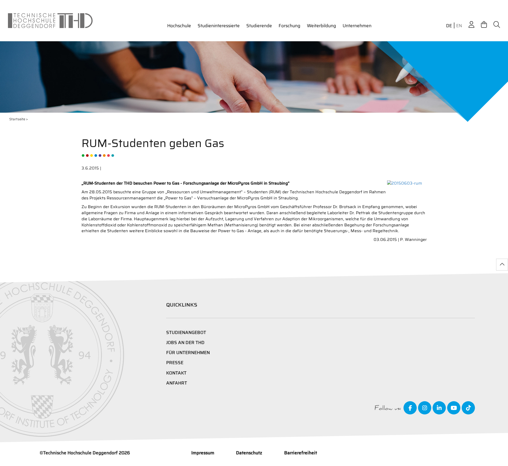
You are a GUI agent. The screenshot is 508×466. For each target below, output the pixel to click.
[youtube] (453, 407)
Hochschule (179, 26)
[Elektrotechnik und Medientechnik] (91, 155)
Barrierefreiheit (300, 453)
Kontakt (176, 373)
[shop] (484, 24)
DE (449, 26)
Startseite (17, 119)
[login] (471, 24)
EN (459, 26)
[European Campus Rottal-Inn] (112, 155)
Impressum (202, 453)
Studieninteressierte (219, 26)
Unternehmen (357, 26)
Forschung (289, 26)
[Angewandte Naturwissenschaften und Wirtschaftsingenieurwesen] (100, 155)
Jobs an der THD (185, 342)
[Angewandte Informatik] (108, 155)
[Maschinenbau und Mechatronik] (95, 155)
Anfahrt (176, 383)
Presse (174, 362)
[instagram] (424, 407)
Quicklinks (181, 304)
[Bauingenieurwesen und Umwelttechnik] (83, 155)
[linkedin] (439, 407)
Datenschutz (249, 453)
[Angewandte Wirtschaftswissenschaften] (87, 155)
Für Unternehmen (188, 352)
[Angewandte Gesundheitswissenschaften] (104, 155)
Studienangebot (186, 332)
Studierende (259, 26)
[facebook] (410, 407)
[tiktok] (468, 407)
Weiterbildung (321, 26)
